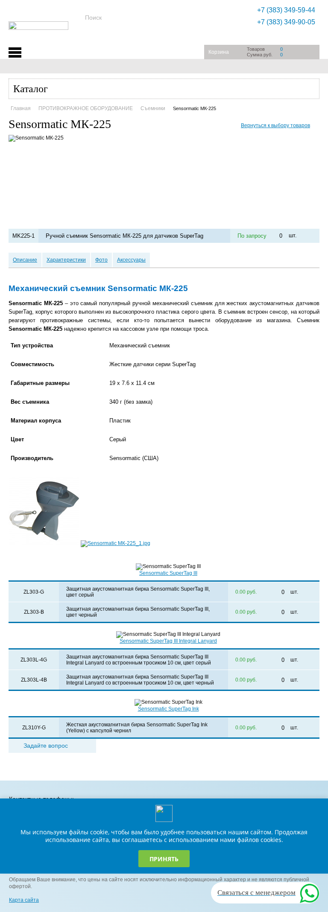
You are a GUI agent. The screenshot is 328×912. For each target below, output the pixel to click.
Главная (21, 108)
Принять (164, 859)
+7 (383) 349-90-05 (286, 22)
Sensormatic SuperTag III (168, 573)
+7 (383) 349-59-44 (286, 10)
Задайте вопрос (45, 745)
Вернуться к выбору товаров (275, 125)
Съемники (153, 108)
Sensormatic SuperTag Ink (168, 709)
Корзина (218, 52)
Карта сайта (24, 900)
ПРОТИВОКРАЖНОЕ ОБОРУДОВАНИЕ (85, 108)
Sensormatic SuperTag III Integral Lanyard (168, 641)
